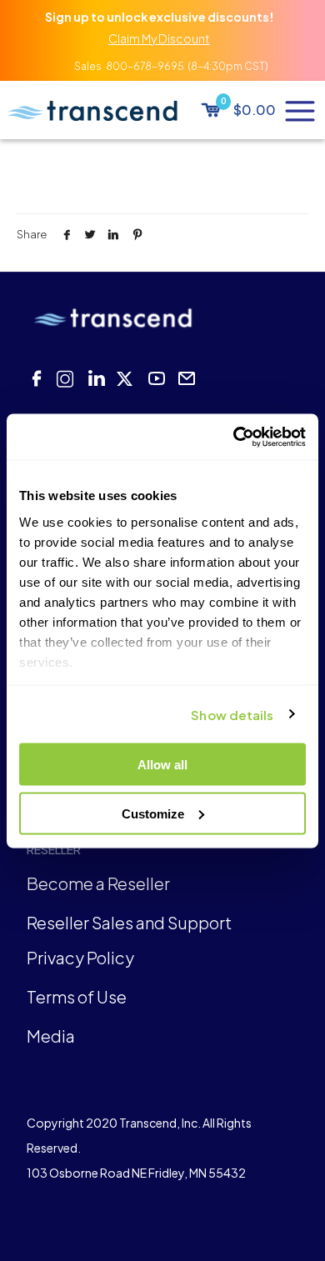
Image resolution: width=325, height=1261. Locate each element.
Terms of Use (77, 996)
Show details (232, 714)
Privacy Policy (80, 957)
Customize (153, 813)
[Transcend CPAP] (92, 110)
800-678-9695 (145, 66)
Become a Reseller (98, 883)
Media (51, 1035)
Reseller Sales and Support (129, 922)
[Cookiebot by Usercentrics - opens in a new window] (234, 437)
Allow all (163, 765)
